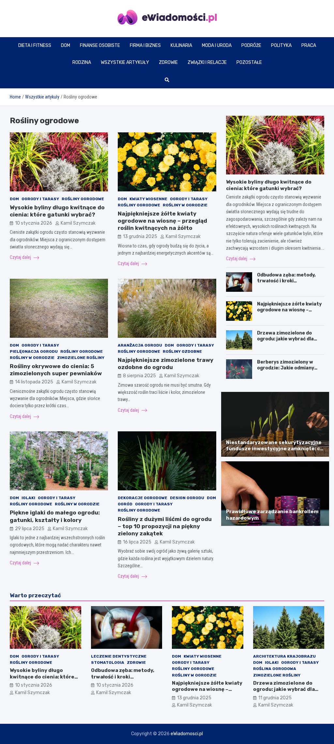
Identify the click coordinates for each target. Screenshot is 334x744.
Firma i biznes (145, 45)
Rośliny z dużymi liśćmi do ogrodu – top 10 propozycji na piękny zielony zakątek (165, 526)
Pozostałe (249, 62)
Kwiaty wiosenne (148, 199)
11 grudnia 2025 (275, 698)
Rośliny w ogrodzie (185, 205)
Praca (308, 45)
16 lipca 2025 (137, 542)
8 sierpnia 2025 (139, 376)
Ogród (125, 504)
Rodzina (81, 62)
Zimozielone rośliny (80, 357)
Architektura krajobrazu (284, 656)
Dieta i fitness (34, 45)
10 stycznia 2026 (33, 223)
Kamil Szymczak (78, 223)
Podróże (251, 45)
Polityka (281, 45)
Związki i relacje (207, 62)
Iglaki (28, 498)
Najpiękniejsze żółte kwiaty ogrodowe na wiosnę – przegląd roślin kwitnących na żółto (162, 220)
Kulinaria (181, 45)
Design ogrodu (187, 498)
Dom (65, 45)
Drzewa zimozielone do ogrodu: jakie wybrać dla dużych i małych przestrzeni (290, 339)
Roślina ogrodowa (274, 668)
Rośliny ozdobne (182, 351)
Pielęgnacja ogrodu (34, 351)
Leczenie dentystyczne (118, 656)
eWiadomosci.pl (187, 734)
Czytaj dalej (21, 257)
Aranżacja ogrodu (140, 345)
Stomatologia (107, 662)
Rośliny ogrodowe (83, 199)
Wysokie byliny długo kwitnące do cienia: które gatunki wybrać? (268, 185)
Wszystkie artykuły (125, 62)
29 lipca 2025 (29, 528)
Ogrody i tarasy (40, 199)
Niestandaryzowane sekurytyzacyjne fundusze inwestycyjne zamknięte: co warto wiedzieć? (274, 448)
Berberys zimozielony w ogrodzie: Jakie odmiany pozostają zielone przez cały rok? (285, 371)
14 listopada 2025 (34, 382)
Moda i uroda (217, 45)
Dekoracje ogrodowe (142, 498)
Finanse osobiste (100, 45)
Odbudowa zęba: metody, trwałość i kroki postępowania (286, 281)
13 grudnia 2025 (140, 236)
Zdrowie (168, 62)
